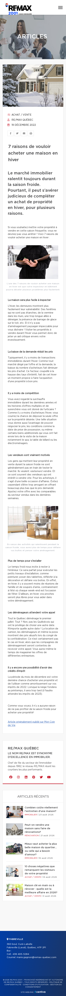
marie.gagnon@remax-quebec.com (36, 957)
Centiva (40, 992)
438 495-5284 (21, 954)
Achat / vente (21, 115)
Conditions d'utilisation (35, 984)
